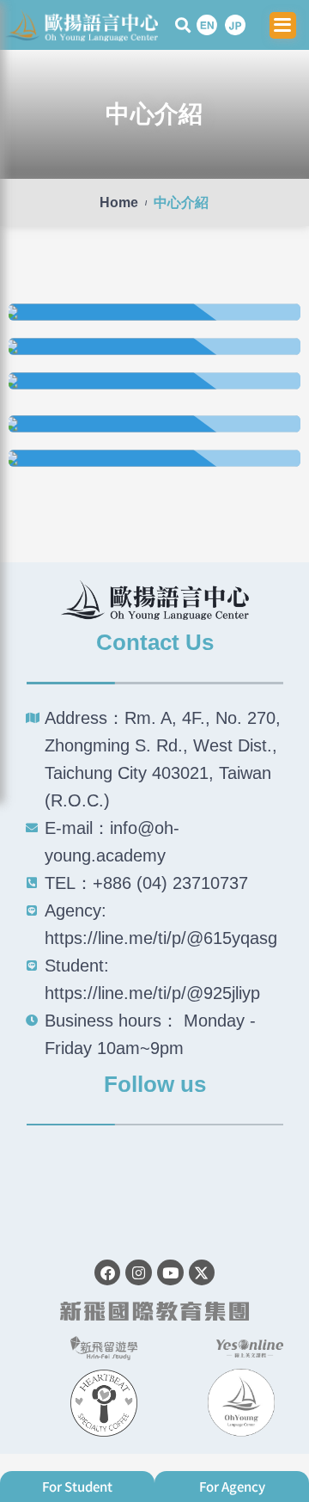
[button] (182, 25)
